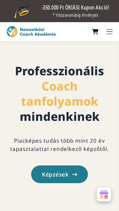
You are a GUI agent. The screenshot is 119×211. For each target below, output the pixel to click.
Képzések (55, 174)
